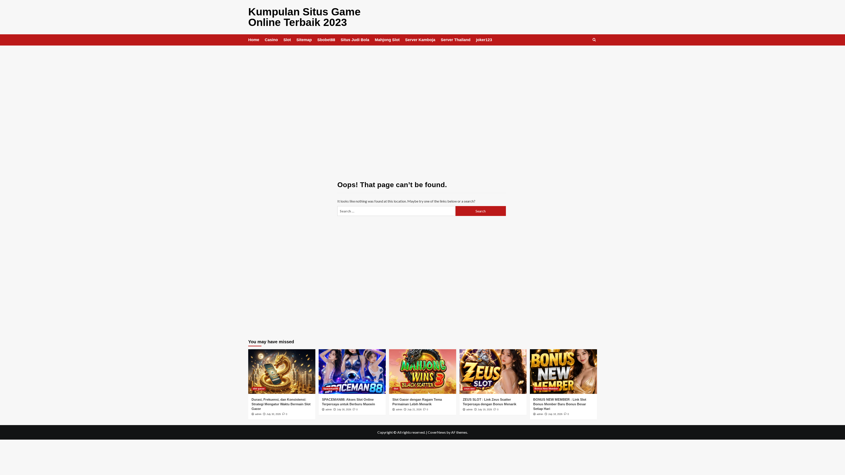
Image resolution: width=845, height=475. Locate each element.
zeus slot (469, 388)
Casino (271, 40)
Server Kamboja (420, 40)
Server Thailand (455, 40)
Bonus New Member (546, 388)
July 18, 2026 (555, 414)
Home (253, 40)
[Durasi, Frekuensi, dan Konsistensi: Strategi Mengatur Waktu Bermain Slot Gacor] (281, 371)
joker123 (484, 40)
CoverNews (437, 432)
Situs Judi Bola (355, 40)
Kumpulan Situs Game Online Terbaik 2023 (304, 17)
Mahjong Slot (387, 40)
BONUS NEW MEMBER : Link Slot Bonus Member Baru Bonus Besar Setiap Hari (559, 404)
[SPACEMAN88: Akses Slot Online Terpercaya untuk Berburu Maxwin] (352, 371)
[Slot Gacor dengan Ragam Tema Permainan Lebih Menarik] (422, 371)
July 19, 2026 (485, 409)
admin (258, 414)
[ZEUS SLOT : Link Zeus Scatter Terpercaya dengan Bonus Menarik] (493, 371)
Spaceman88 (330, 388)
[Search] (594, 40)
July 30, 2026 (273, 414)
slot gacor (259, 388)
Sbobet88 (326, 40)
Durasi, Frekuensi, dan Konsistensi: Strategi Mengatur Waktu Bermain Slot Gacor (281, 404)
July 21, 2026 (414, 409)
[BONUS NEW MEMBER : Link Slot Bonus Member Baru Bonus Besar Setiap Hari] (563, 371)
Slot (287, 40)
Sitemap (304, 40)
